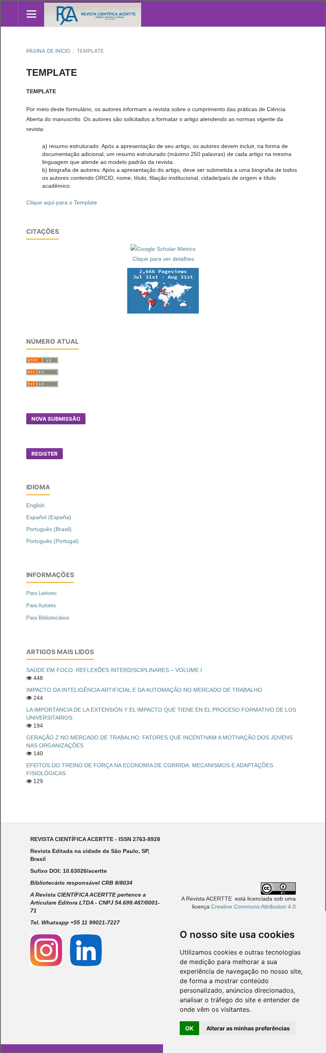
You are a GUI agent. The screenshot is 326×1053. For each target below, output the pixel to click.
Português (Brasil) (49, 529)
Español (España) (48, 517)
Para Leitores (41, 593)
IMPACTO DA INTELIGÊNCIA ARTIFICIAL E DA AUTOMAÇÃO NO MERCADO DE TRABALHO (144, 690)
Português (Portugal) (52, 541)
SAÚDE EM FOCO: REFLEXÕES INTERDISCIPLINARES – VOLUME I (114, 670)
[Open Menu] (31, 14)
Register (44, 453)
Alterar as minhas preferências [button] (248, 1028)
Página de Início (48, 51)
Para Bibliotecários (48, 618)
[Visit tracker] (163, 290)
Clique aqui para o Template (61, 202)
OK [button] (189, 1028)
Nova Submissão (55, 419)
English (35, 505)
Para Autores (41, 605)
